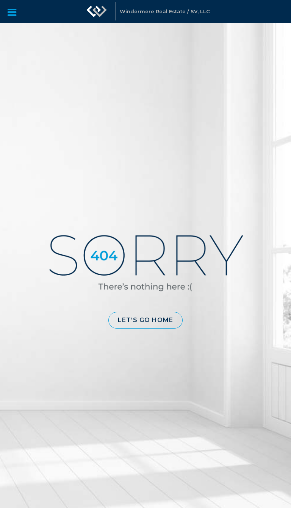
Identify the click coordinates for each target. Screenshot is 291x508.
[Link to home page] (96, 11)
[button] (145, 320)
